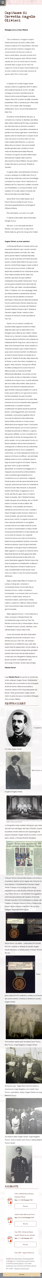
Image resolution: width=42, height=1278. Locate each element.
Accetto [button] (21, 1274)
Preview (25, 1206)
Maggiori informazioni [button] (21, 1268)
